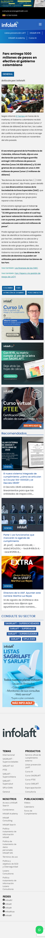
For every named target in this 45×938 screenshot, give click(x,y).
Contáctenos (8, 809)
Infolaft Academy (16, 38)
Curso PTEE (30, 779)
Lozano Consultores (8, 872)
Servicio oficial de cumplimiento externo (33, 758)
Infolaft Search (9, 824)
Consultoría (30, 791)
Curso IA (33, 38)
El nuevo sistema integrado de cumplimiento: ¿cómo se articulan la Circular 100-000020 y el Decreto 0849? (22, 478)
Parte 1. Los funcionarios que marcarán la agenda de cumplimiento (18, 538)
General (8, 74)
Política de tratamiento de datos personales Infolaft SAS (9, 847)
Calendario (29, 806)
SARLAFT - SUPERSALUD (22, 629)
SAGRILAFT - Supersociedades (10, 760)
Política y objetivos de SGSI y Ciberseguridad (10, 864)
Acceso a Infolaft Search (10, 804)
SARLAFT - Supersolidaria (9, 775)
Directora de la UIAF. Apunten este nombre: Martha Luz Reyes (22, 594)
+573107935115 (11, 15)
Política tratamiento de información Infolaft (9, 833)
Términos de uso (10, 857)
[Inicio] (17, 24)
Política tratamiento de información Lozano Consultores (9, 883)
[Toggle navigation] (40, 24)
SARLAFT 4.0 (8, 766)
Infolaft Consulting (7, 819)
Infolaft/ (8, 900)
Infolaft (8, 904)
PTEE (5, 769)
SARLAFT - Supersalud (8, 782)
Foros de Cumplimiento (30, 812)
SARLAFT (15, 639)
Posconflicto (35, 293)
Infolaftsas (10, 911)
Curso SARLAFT (32, 783)
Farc (18, 288)
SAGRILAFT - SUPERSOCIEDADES (22, 623)
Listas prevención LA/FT (33, 766)
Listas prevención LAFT (15, 33)
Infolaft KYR (35, 33)
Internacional (9, 755)
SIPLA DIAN (29, 639)
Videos (27, 802)
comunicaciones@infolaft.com (15, 11)
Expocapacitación (33, 787)
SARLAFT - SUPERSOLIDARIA (22, 634)
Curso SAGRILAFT (33, 775)
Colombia (8, 288)
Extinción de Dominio (13, 293)
